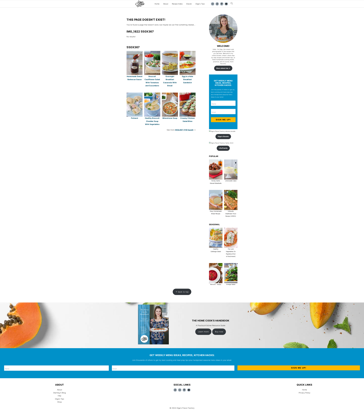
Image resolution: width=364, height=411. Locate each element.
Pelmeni (134, 118)
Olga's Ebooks (223, 136)
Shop (59, 402)
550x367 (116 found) (184, 130)
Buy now (219, 331)
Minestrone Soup (169, 118)
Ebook (189, 4)
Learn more (203, 331)
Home (157, 4)
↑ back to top (182, 292)
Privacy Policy (304, 393)
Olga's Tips (200, 4)
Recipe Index (177, 4)
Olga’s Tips (59, 399)
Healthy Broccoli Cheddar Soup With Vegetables (152, 121)
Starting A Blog (59, 393)
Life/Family (223, 148)
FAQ (59, 396)
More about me (222, 68)
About (165, 4)
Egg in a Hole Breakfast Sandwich (187, 79)
